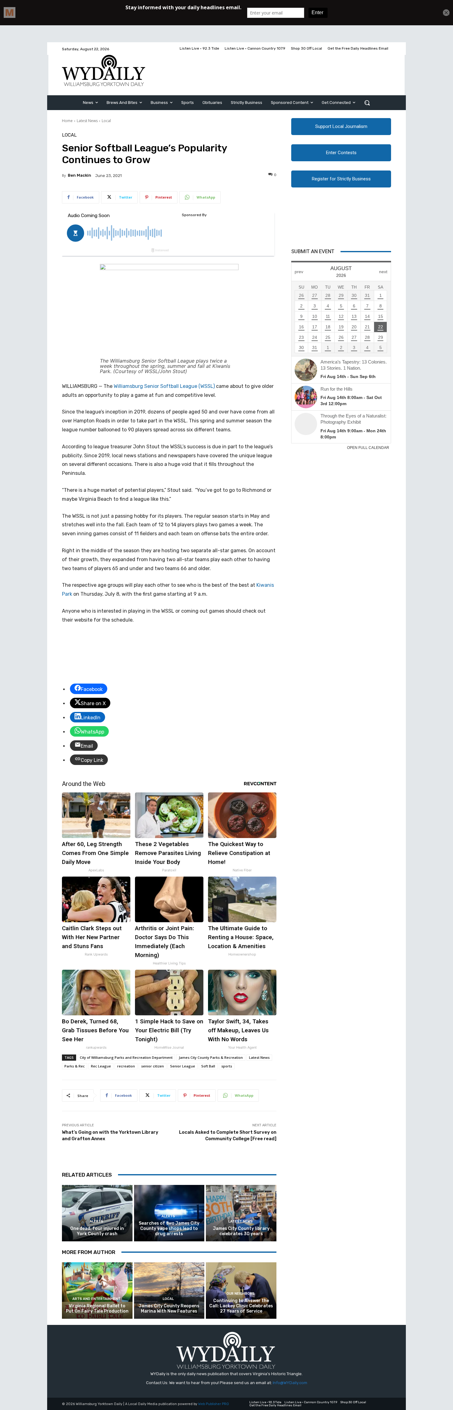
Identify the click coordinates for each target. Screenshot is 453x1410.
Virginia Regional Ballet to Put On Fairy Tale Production (97, 1308)
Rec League (101, 1066)
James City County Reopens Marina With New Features (169, 1308)
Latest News (87, 120)
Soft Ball (208, 1066)
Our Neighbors (240, 1293)
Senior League (182, 1066)
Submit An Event (312, 251)
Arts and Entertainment (96, 1299)
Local (106, 120)
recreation (126, 1066)
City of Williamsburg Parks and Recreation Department (126, 1057)
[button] (367, 102)
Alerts (96, 1221)
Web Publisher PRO (213, 1404)
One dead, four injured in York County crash (97, 1231)
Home (67, 120)
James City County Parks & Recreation (211, 1057)
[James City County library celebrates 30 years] (241, 1213)
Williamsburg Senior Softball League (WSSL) (164, 386)
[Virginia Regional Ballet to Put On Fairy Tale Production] (97, 1290)
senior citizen (152, 1066)
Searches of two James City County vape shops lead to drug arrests (169, 1228)
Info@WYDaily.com (290, 1382)
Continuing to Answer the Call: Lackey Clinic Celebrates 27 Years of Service (241, 1306)
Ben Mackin (79, 175)
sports (226, 1066)
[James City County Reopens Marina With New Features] (169, 1290)
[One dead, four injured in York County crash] (97, 1213)
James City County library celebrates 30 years (241, 1231)
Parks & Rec (74, 1066)
